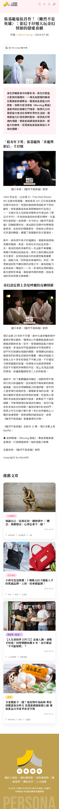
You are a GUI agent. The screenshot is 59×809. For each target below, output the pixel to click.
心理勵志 (11, 516)
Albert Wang (25, 34)
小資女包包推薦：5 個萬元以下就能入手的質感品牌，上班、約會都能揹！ (29, 581)
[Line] (39, 771)
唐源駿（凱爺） (14, 634)
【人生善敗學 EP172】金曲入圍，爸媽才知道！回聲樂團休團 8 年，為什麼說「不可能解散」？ (28, 643)
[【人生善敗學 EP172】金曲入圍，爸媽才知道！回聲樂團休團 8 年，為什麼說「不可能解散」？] (29, 603)
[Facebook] (19, 771)
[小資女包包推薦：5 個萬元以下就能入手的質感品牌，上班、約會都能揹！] (29, 544)
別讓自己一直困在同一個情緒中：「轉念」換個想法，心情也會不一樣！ (27, 522)
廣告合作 (28, 781)
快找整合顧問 (29, 791)
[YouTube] (33, 771)
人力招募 (41, 781)
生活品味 (11, 575)
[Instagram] (26, 771)
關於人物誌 (11, 777)
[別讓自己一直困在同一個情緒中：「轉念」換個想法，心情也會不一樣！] (29, 484)
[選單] (54, 4)
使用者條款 (42, 777)
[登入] (44, 4)
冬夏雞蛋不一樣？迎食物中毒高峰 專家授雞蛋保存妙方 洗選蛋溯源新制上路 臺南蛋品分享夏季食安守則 (28, 705)
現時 (9, 697)
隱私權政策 (26, 777)
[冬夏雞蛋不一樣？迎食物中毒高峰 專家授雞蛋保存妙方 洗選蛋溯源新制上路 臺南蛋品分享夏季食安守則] (29, 666)
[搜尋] (49, 4)
